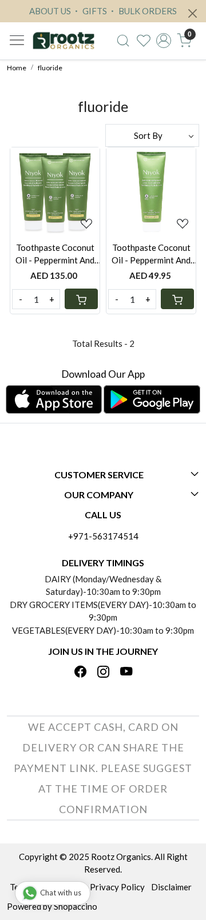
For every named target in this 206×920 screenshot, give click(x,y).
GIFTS (94, 11)
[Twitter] (103, 672)
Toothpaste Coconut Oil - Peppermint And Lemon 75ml (151, 254)
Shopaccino (75, 906)
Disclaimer (171, 887)
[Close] (192, 13)
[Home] (63, 41)
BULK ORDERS (147, 11)
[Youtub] (126, 672)
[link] (123, 40)
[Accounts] (163, 40)
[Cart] (81, 299)
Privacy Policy (117, 887)
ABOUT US (50, 11)
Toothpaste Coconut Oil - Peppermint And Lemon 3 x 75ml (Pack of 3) (55, 254)
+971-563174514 (103, 536)
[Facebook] (80, 672)
